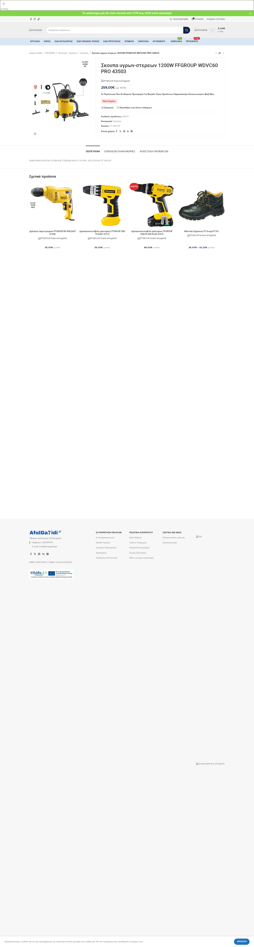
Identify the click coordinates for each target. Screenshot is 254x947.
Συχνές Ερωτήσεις (137, 553)
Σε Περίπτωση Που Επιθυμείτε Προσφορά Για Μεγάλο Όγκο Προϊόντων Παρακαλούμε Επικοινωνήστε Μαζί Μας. (158, 94)
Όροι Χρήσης (135, 538)
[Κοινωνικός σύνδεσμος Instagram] (35, 19)
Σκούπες (84, 53)
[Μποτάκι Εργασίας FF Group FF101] (201, 205)
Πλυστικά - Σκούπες (67, 53)
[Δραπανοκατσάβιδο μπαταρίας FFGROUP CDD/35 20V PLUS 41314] (152, 205)
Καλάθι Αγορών (103, 543)
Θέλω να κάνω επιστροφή (141, 558)
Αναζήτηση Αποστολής (106, 558)
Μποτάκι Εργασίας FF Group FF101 (201, 231)
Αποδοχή (242, 942)
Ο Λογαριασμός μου (105, 538)
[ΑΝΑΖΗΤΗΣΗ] (186, 30)
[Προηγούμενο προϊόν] (216, 53)
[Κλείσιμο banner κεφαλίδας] (250, 13)
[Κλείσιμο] (3, 3)
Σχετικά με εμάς (170, 543)
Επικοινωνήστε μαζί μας (174, 538)
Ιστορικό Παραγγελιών (106, 548)
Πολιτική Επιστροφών (139, 548)
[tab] (93, 150)
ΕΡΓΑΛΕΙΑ (50, 53)
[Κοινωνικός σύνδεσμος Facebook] (31, 19)
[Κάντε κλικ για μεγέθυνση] (35, 133)
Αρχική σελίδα (35, 53)
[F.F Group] (115, 81)
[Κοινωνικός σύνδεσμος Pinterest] (124, 131)
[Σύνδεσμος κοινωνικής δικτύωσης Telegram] (132, 131)
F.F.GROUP (114, 126)
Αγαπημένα (101, 553)
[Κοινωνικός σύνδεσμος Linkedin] (128, 131)
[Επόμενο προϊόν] (223, 53)
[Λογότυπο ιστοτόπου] (35, 30)
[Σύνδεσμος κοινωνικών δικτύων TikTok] (39, 19)
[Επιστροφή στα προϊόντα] (219, 53)
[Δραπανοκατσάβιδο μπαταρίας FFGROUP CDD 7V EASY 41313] (102, 205)
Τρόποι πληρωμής (138, 543)
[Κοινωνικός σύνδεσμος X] (120, 131)
